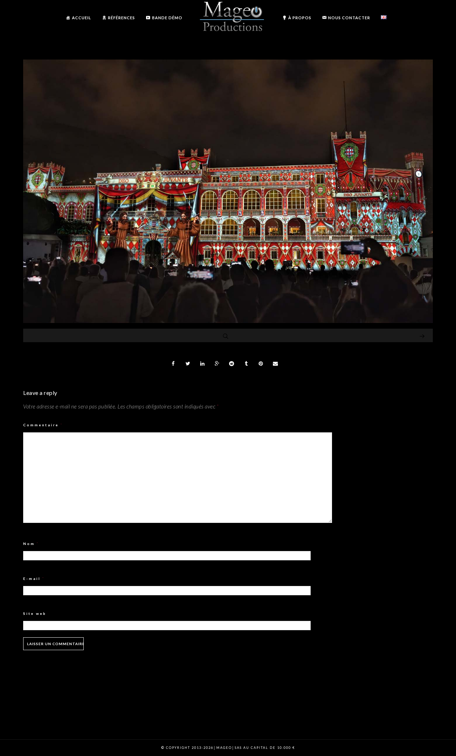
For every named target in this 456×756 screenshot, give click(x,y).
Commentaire (43, 425)
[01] (228, 321)
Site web (34, 613)
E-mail (34, 578)
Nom (31, 543)
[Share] (173, 363)
